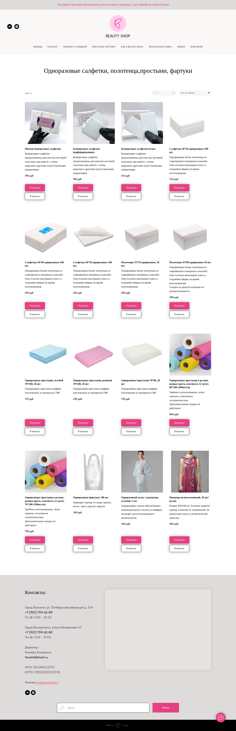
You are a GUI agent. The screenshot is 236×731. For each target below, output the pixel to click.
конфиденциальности (47, 682)
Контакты (197, 47)
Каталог (53, 47)
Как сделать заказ (132, 47)
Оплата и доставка (160, 47)
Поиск (181, 47)
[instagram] (16, 26)
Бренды (37, 47)
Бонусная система (103, 47)
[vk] (9, 26)
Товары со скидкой (75, 47)
